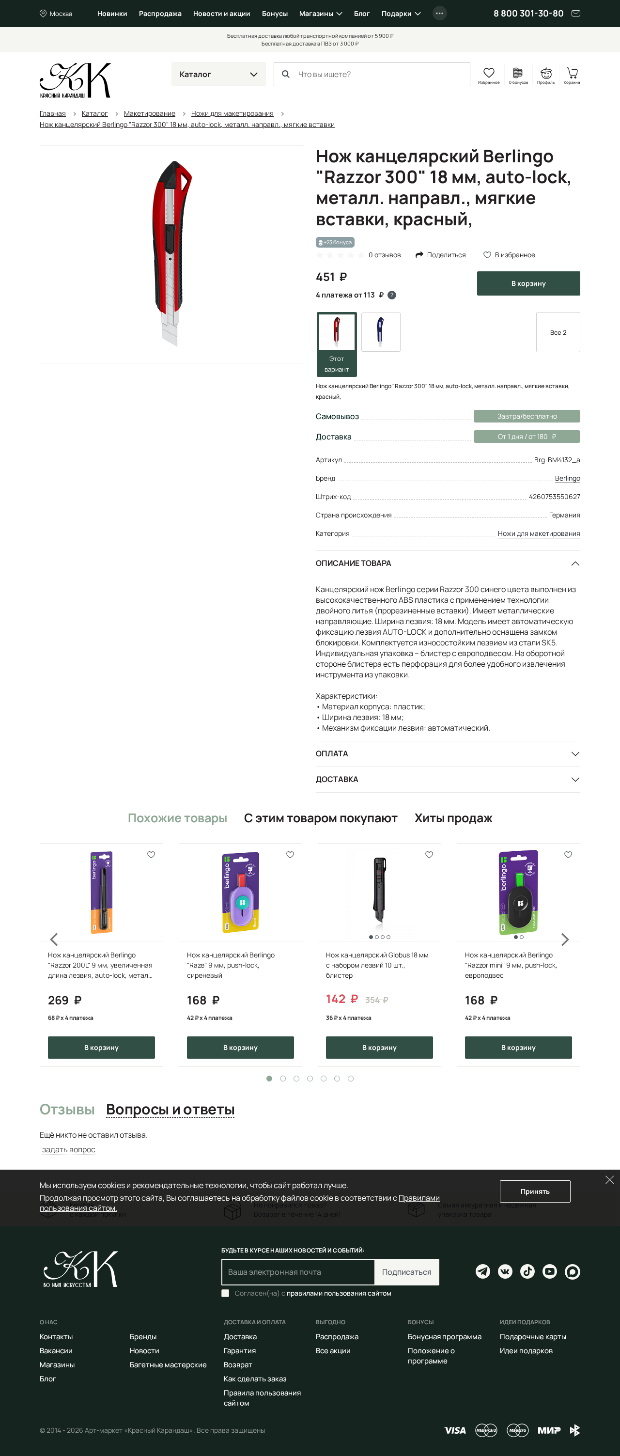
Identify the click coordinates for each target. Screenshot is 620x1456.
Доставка (337, 779)
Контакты (56, 1336)
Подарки (397, 13)
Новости (144, 1351)
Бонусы (275, 13)
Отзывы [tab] (67, 1109)
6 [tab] (337, 1078)
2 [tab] (283, 1078)
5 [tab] (323, 1078)
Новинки (112, 13)
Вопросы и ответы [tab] (170, 1109)
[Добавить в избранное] (151, 854)
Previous (48, 955)
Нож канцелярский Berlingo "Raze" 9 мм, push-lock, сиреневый (231, 965)
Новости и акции (221, 13)
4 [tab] (310, 1078)
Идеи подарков (526, 1351)
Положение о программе (431, 1356)
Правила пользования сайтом (262, 1398)
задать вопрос (68, 1149)
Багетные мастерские (168, 1365)
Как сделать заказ (255, 1379)
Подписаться (407, 1272)
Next (572, 955)
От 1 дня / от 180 (511, 436)
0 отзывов (385, 255)
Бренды (143, 1336)
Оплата (332, 753)
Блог (362, 13)
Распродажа (160, 13)
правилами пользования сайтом (339, 1293)
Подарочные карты (533, 1336)
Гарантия (240, 1351)
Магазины (316, 13)
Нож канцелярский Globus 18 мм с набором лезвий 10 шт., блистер (377, 965)
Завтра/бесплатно (527, 416)
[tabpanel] (101, 955)
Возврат (238, 1365)
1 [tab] (269, 1078)
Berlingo (567, 478)
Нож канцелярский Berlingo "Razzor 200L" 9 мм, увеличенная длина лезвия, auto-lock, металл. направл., (101, 965)
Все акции (333, 1351)
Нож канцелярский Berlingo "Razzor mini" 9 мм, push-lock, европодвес (511, 965)
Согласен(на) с (313, 1293)
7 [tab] (351, 1078)
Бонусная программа (444, 1336)
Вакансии (56, 1351)
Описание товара (353, 563)
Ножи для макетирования (539, 533)
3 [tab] (296, 1078)
